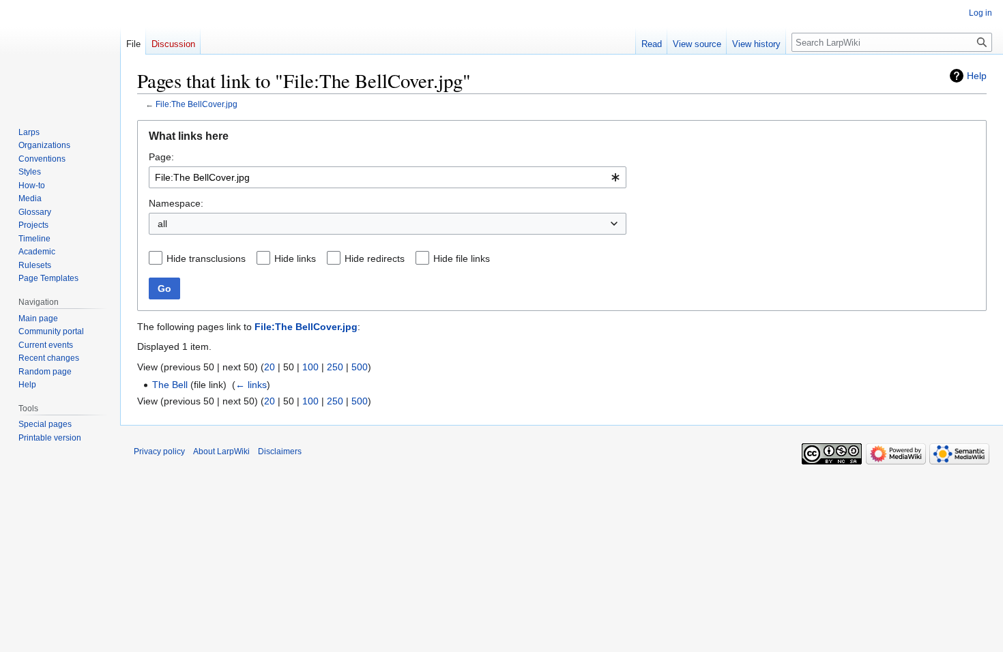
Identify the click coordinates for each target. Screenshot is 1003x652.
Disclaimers (280, 451)
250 (335, 366)
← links (251, 384)
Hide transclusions (206, 258)
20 (269, 366)
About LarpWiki (221, 451)
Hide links (295, 258)
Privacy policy (159, 451)
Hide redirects (375, 258)
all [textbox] (162, 223)
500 (359, 366)
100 (310, 366)
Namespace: (176, 203)
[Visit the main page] (60, 54)
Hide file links (461, 258)
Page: (161, 156)
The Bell (170, 384)
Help (977, 75)
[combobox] (387, 177)
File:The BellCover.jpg (196, 104)
